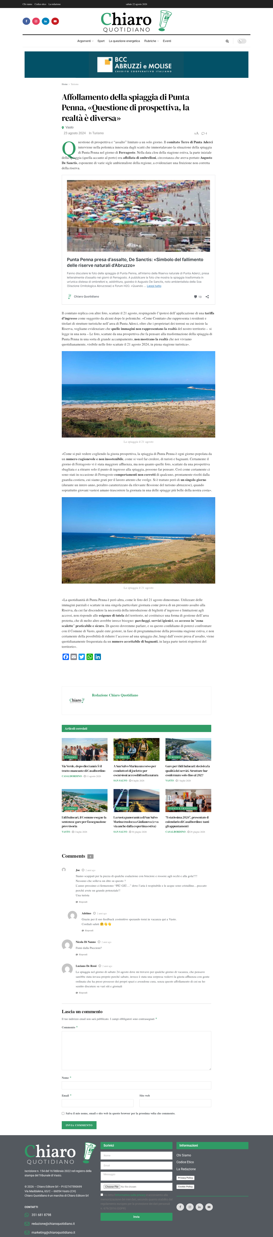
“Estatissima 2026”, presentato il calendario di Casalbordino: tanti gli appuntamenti (187, 821)
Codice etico (40, 4)
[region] (136, 64)
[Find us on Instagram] (36, 21)
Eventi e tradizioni (182, 808)
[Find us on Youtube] (55, 21)
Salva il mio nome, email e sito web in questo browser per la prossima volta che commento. (120, 1113)
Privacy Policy (185, 1177)
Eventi (167, 41)
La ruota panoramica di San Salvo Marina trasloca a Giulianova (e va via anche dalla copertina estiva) (136, 821)
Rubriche (150, 41)
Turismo (75, 84)
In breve (123, 757)
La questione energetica (124, 41)
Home (65, 84)
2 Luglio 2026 (80, 831)
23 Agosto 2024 (75, 133)
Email (67, 1095)
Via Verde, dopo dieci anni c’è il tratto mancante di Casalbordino (83, 768)
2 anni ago (90, 870)
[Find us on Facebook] (26, 21)
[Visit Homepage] (136, 21)
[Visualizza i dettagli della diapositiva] (136, 64)
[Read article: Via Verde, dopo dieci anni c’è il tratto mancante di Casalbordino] (85, 749)
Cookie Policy (185, 1186)
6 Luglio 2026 (137, 780)
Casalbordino (72, 776)
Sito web (144, 1095)
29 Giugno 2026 (197, 831)
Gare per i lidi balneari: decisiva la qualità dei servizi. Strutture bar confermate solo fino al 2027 (187, 770)
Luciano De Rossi (86, 966)
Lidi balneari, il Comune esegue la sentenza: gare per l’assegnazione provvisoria (84, 821)
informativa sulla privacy (130, 1194)
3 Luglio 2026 (184, 780)
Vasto (70, 127)
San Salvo (120, 780)
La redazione (55, 4)
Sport (101, 41)
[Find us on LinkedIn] (45, 21)
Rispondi (83, 901)
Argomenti (84, 41)
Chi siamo (27, 4)
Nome (67, 1078)
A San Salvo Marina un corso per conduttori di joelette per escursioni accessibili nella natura (136, 770)
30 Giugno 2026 (139, 831)
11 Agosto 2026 (93, 776)
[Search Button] (227, 41)
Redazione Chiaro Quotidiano (115, 695)
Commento (70, 1027)
